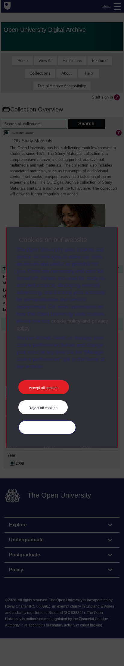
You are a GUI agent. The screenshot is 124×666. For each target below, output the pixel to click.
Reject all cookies (43, 408)
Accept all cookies (43, 388)
